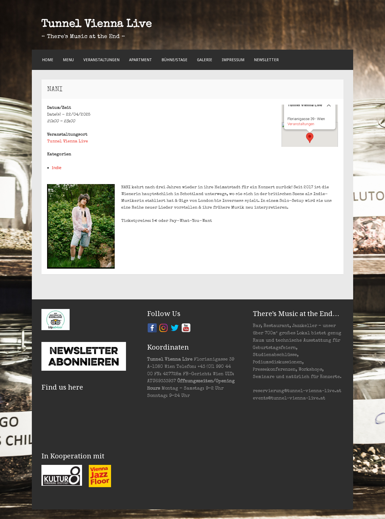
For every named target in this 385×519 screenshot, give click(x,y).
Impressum (233, 60)
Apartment (140, 60)
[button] (309, 137)
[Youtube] (186, 327)
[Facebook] (152, 327)
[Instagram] (163, 327)
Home (47, 60)
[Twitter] (175, 327)
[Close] (329, 104)
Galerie (204, 60)
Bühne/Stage (174, 60)
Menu (68, 60)
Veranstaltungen (101, 60)
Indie (56, 167)
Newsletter (266, 60)
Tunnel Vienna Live (96, 24)
